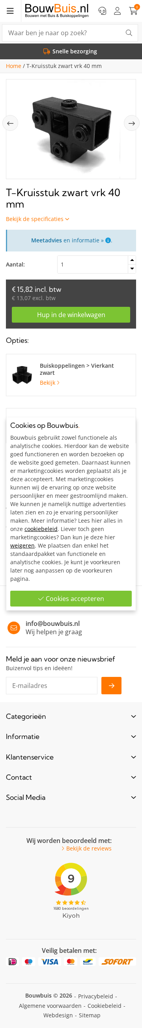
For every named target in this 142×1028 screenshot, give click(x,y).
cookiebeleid (41, 529)
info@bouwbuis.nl (53, 623)
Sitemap (90, 1015)
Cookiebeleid (104, 1005)
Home (13, 66)
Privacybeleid (95, 996)
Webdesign (58, 1015)
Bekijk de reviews (89, 848)
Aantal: (15, 264)
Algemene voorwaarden (50, 1005)
